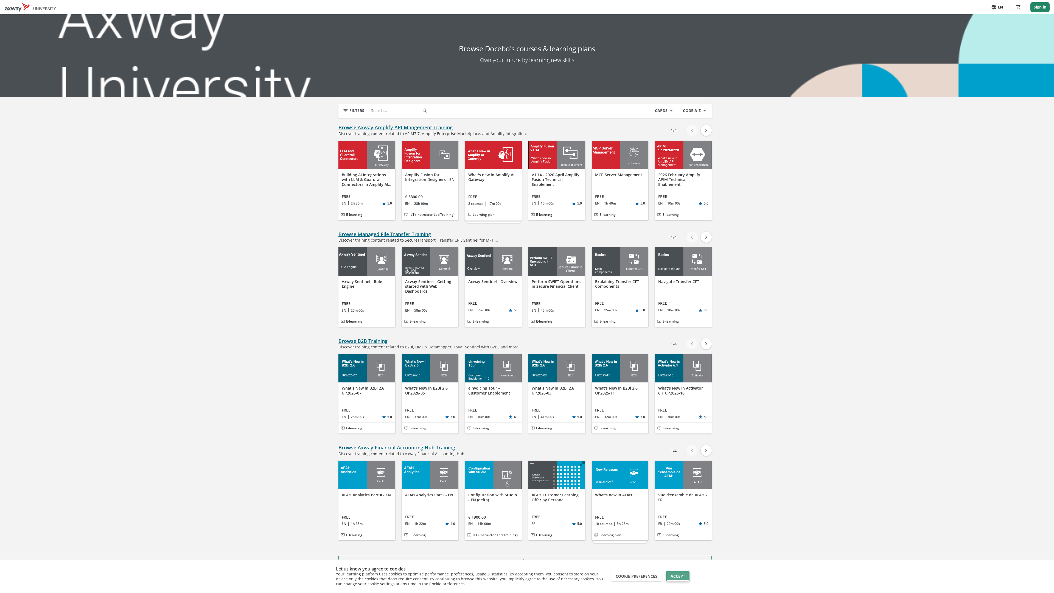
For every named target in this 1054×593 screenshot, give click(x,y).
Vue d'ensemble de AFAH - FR (682, 497)
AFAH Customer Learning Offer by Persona (555, 497)
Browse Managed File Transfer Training (384, 234)
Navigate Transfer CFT (678, 281)
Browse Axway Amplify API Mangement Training (395, 127)
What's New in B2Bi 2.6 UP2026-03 (553, 390)
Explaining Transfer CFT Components (617, 284)
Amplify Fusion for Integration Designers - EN (430, 177)
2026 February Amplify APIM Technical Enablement (679, 179)
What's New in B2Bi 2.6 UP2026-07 (363, 390)
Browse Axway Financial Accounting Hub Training (396, 447)
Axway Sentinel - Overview (492, 281)
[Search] (425, 111)
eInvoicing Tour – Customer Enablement (489, 390)
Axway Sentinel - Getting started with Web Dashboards (428, 286)
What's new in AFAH (613, 495)
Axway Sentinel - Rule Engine (362, 284)
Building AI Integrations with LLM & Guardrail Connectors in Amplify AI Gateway (365, 179)
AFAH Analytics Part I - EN (429, 495)
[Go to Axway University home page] (30, 7)
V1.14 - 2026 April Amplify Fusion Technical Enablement (555, 179)
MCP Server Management (618, 174)
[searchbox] (395, 111)
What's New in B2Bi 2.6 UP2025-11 (616, 390)
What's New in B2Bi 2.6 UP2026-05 (426, 390)
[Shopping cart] (1018, 7)
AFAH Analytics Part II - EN (366, 495)
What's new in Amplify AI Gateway (491, 177)
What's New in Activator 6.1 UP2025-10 (680, 390)
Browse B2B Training (363, 341)
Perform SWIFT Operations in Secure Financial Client (556, 284)
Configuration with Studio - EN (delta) (492, 497)
